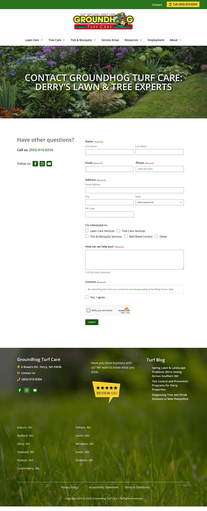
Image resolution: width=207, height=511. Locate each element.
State (138, 196)
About (174, 40)
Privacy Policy (70, 487)
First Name (91, 146)
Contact (157, 5)
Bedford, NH (25, 435)
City (87, 196)
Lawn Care (32, 40)
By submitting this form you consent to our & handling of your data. (131, 289)
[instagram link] (42, 163)
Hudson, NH (25, 460)
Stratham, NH (84, 460)
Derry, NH (23, 444)
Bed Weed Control (140, 236)
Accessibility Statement (103, 487)
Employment (156, 40)
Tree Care (55, 40)
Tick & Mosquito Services (106, 236)
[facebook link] (35, 163)
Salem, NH (82, 435)
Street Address (92, 184)
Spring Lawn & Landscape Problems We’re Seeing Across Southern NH (168, 372)
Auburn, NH (24, 427)
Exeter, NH (82, 452)
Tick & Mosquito (81, 40)
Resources (131, 40)
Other (163, 236)
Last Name (141, 146)
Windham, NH (85, 444)
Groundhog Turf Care (105, 498)
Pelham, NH (83, 427)
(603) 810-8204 (41, 149)
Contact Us (28, 373)
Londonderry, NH (28, 468)
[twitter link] (49, 163)
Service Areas (110, 40)
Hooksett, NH (25, 452)
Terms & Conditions (137, 487)
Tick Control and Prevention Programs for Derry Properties (170, 385)
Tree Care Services (133, 231)
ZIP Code (90, 208)
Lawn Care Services (102, 231)
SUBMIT (92, 322)
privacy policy (141, 289)
